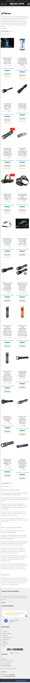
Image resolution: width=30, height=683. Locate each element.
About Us (5, 631)
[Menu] (2, 4)
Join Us (3, 602)
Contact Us (3, 671)
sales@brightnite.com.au (10, 676)
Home (4, 7)
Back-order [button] (22, 254)
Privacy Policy (6, 639)
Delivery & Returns (7, 633)
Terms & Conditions (7, 637)
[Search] (5, 4)
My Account (19, 1)
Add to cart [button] (7, 74)
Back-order (22, 300)
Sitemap (5, 641)
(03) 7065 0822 (25, 1)
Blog (4, 645)
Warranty (5, 635)
